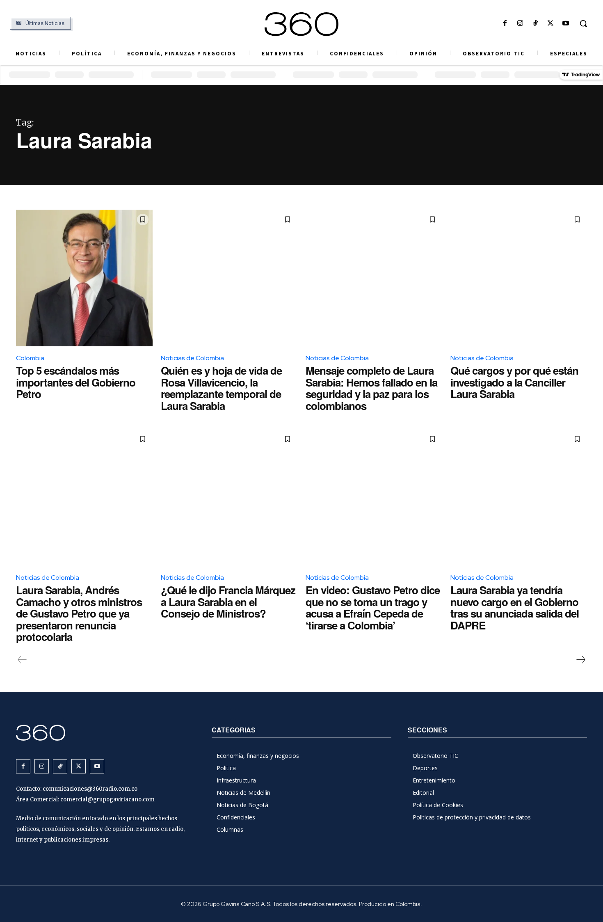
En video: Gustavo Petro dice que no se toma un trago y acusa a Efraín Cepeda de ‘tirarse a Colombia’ (373, 607)
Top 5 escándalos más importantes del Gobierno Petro (75, 382)
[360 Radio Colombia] (301, 24)
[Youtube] (565, 23)
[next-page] (580, 660)
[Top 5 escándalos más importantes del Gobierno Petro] (84, 278)
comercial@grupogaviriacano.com (107, 799)
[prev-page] (22, 660)
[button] (583, 23)
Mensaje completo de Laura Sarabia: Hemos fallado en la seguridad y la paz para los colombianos (371, 388)
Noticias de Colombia (192, 358)
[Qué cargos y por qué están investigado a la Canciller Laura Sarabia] (518, 278)
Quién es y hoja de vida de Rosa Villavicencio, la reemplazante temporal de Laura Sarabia (221, 388)
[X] (550, 23)
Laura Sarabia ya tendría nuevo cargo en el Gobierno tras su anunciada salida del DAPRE (514, 607)
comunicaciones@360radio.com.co (90, 788)
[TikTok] (535, 23)
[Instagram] (519, 23)
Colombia (30, 358)
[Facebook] (504, 23)
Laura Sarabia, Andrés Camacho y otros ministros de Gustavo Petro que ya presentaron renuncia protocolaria (79, 613)
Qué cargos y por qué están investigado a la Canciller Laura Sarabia (514, 382)
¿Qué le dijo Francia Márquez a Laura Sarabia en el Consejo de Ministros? (228, 601)
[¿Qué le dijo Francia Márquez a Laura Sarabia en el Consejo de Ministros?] (229, 497)
